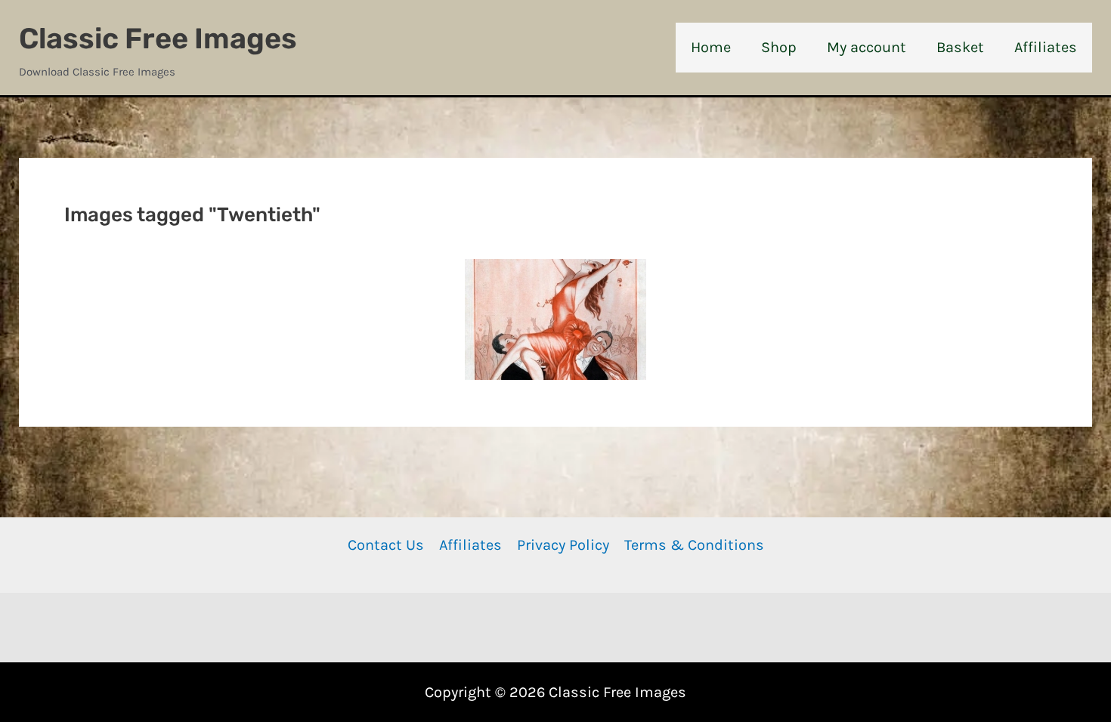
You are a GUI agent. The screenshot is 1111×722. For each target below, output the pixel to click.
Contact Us (386, 545)
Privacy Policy (563, 545)
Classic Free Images (158, 38)
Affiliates (470, 545)
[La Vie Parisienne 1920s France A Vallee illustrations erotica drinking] (555, 319)
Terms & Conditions (694, 545)
